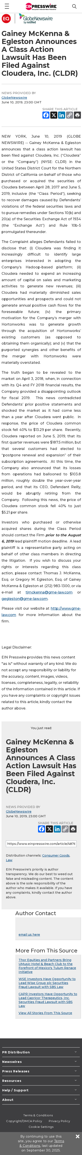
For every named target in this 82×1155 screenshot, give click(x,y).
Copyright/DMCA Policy (24, 1121)
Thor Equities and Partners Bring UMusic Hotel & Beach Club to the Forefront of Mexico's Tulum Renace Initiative (47, 966)
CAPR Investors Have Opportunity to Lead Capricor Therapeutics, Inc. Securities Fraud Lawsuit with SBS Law (48, 1000)
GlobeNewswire (14, 98)
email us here (29, 935)
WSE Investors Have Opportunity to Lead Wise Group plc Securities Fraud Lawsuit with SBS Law (47, 983)
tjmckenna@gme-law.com (49, 592)
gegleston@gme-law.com (25, 599)
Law (9, 860)
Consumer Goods (56, 855)
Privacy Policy (59, 1121)
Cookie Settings (41, 1126)
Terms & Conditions (38, 1115)
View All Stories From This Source (45, 1013)
